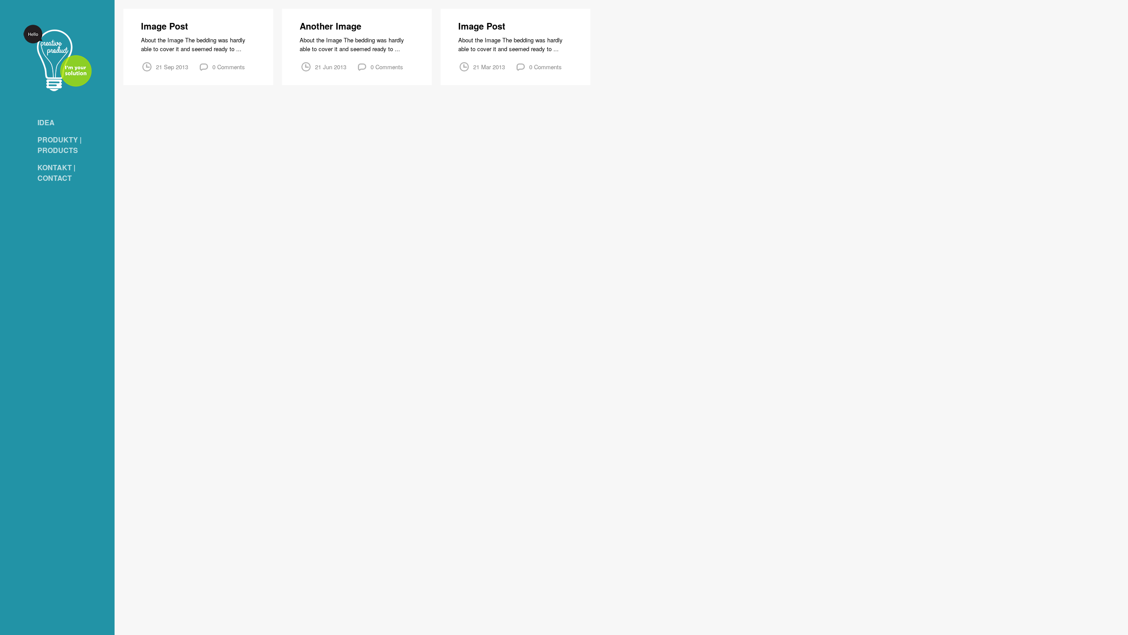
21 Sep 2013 (172, 67)
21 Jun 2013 (330, 67)
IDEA (46, 122)
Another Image (330, 25)
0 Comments (228, 67)
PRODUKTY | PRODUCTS (59, 144)
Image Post (164, 25)
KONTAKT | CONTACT (56, 172)
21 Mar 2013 (489, 67)
